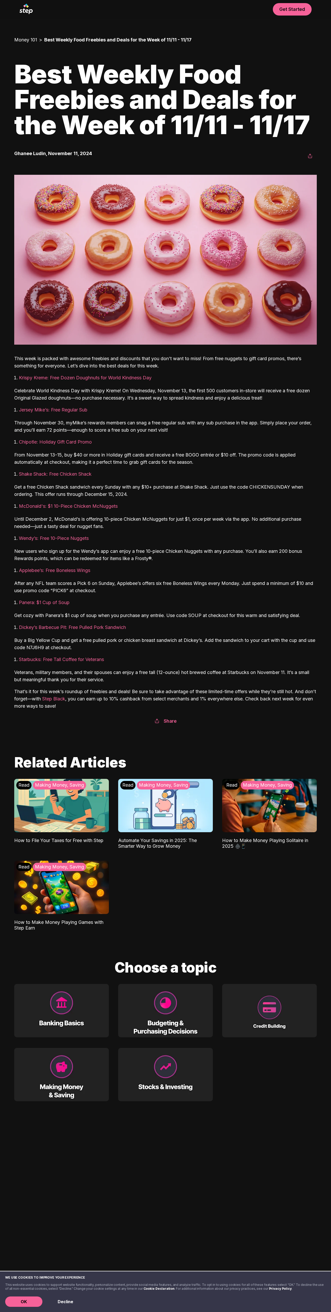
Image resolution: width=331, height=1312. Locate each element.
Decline (65, 1302)
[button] (310, 156)
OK (24, 1301)
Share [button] (170, 721)
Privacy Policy (280, 1289)
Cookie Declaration (159, 1289)
